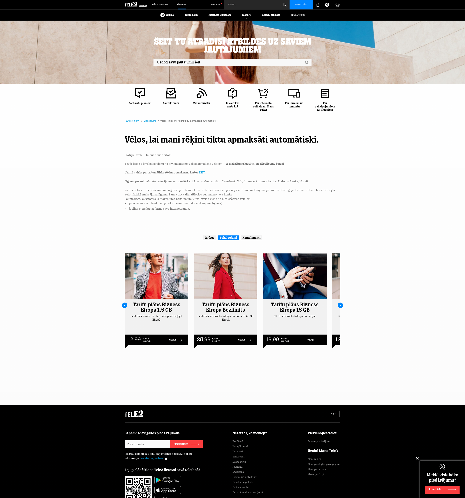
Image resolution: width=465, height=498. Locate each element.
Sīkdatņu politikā (248, 481)
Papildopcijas (310, 486)
